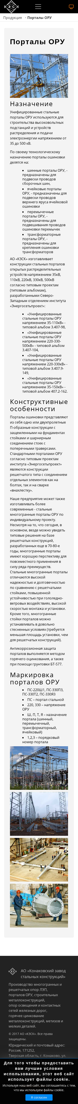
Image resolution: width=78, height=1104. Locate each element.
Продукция (12, 17)
